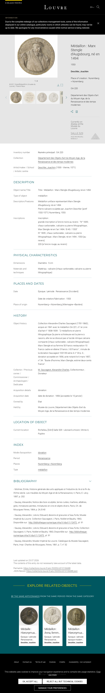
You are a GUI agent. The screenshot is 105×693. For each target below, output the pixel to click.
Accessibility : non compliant (80, 662)
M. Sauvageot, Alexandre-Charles (53, 369)
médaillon (42, 469)
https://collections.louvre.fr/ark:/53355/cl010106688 (46, 568)
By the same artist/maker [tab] (25, 596)
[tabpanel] (52, 625)
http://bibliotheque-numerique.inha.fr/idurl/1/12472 (53, 522)
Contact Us (27, 662)
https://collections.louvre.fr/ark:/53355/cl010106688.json (52, 571)
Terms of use (40, 662)
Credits (62, 662)
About (16, 662)
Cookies (52, 662)
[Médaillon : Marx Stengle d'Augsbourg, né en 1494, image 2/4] (29, 97)
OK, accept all (30, 681)
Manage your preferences (52, 688)
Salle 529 (77, 133)
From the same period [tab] (52, 596)
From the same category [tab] (80, 596)
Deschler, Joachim (79, 71)
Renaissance (44, 458)
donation (42, 452)
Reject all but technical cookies (65, 681)
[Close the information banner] (98, 23)
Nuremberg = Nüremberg (50, 464)
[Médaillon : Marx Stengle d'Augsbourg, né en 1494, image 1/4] (16, 97)
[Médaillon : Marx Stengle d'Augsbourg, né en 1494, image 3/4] (48, 97)
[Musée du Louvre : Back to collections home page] (55, 7)
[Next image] (64, 97)
